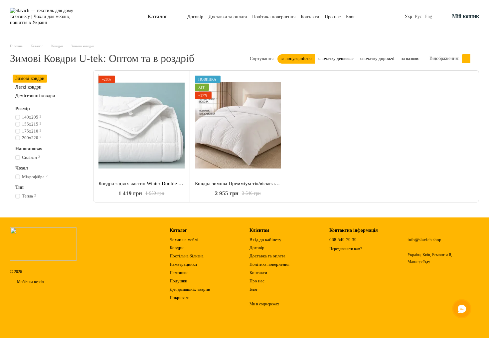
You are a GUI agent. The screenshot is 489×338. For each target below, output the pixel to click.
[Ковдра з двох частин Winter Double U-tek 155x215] (141, 125)
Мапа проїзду (419, 261)
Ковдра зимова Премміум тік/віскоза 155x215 (245, 183)
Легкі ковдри (28, 87)
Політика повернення (273, 16)
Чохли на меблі (184, 239)
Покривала (180, 297)
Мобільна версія (30, 281)
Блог (350, 16)
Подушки (178, 280)
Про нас (333, 16)
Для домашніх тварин (190, 289)
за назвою (410, 58)
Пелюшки (179, 272)
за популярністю (296, 58)
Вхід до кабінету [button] (265, 239)
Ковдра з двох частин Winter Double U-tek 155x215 (154, 183)
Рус (418, 16)
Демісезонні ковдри (35, 95)
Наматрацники (183, 264)
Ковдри (177, 247)
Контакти (310, 16)
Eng (428, 16)
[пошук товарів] (392, 16)
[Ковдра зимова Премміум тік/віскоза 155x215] (238, 125)
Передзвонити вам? (345, 248)
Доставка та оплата (228, 16)
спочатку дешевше (336, 58)
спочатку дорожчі (377, 58)
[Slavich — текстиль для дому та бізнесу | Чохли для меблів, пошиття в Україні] (43, 243)
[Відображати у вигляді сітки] (466, 58)
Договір (195, 16)
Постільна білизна (187, 255)
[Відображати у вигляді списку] (474, 58)
